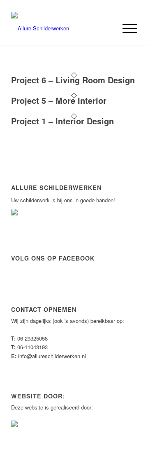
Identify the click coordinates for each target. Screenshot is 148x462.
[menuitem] (125, 28)
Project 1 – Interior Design (62, 121)
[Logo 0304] (61, 28)
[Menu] (125, 28)
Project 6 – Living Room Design (73, 80)
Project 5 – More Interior (58, 100)
